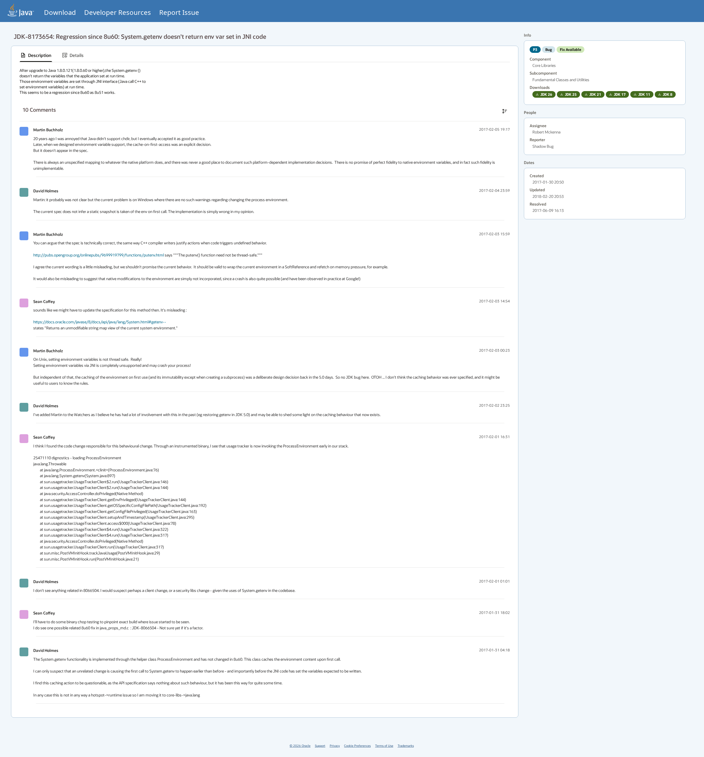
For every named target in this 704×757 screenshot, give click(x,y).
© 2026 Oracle (300, 746)
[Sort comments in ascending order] (504, 111)
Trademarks (406, 746)
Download (60, 12)
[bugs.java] (21, 10)
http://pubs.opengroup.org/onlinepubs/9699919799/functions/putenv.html (98, 255)
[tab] (35, 55)
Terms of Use (384, 746)
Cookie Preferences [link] (357, 746)
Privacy (335, 746)
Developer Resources (117, 12)
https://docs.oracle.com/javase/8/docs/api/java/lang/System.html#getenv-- (99, 321)
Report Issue (179, 12)
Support (320, 746)
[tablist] (265, 55)
